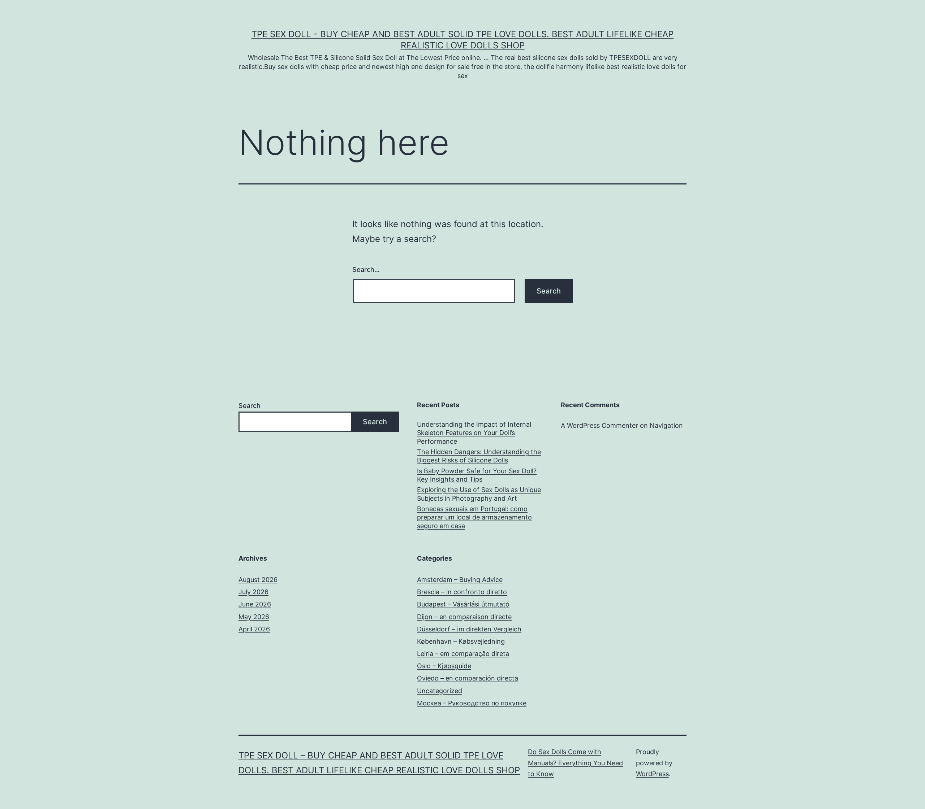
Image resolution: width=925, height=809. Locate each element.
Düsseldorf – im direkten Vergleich (469, 629)
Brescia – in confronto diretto (462, 592)
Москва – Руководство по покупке (471, 703)
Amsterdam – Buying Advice (460, 579)
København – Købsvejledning (461, 641)
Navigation (666, 425)
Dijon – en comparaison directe (464, 617)
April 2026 (254, 629)
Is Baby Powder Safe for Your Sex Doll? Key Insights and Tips (477, 475)
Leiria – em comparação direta (463, 653)
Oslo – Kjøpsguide (444, 666)
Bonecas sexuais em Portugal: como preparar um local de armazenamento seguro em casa (474, 517)
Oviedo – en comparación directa (467, 678)
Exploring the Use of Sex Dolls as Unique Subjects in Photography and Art (479, 494)
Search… (366, 269)
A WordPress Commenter (599, 425)
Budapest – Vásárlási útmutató (463, 604)
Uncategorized (439, 691)
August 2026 (258, 579)
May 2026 (253, 617)
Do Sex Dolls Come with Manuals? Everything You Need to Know (575, 763)
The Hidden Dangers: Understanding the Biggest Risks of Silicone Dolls (479, 456)
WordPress (652, 774)
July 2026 (253, 592)
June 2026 (254, 604)
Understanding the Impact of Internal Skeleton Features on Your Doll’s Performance (474, 433)
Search (249, 405)
